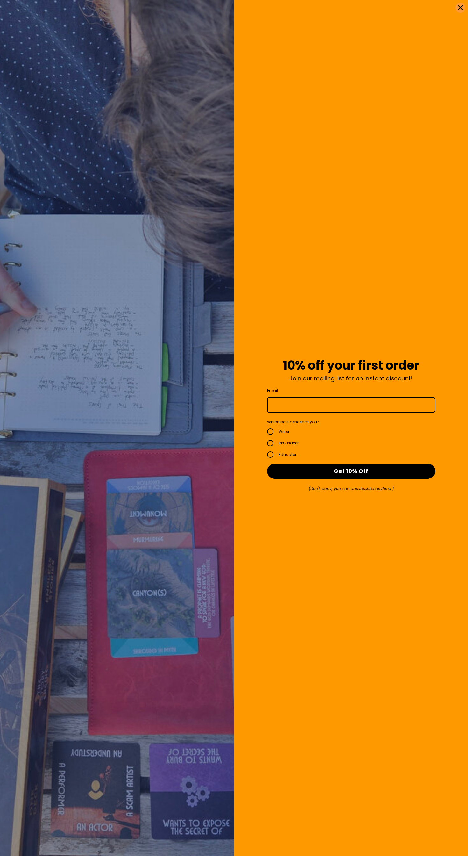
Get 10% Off (351, 471)
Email (272, 390)
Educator (287, 454)
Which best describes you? (293, 422)
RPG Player (289, 443)
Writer (284, 431)
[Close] (460, 7)
